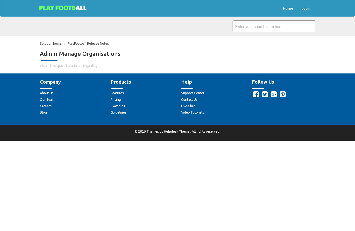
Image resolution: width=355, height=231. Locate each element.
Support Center (192, 93)
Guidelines (119, 112)
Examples (118, 106)
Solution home (51, 43)
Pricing (116, 99)
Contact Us (189, 99)
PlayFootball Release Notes (88, 43)
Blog (43, 112)
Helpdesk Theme (177, 131)
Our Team (47, 99)
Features (117, 93)
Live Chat (188, 106)
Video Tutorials (192, 112)
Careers (46, 106)
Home (288, 8)
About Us (47, 93)
